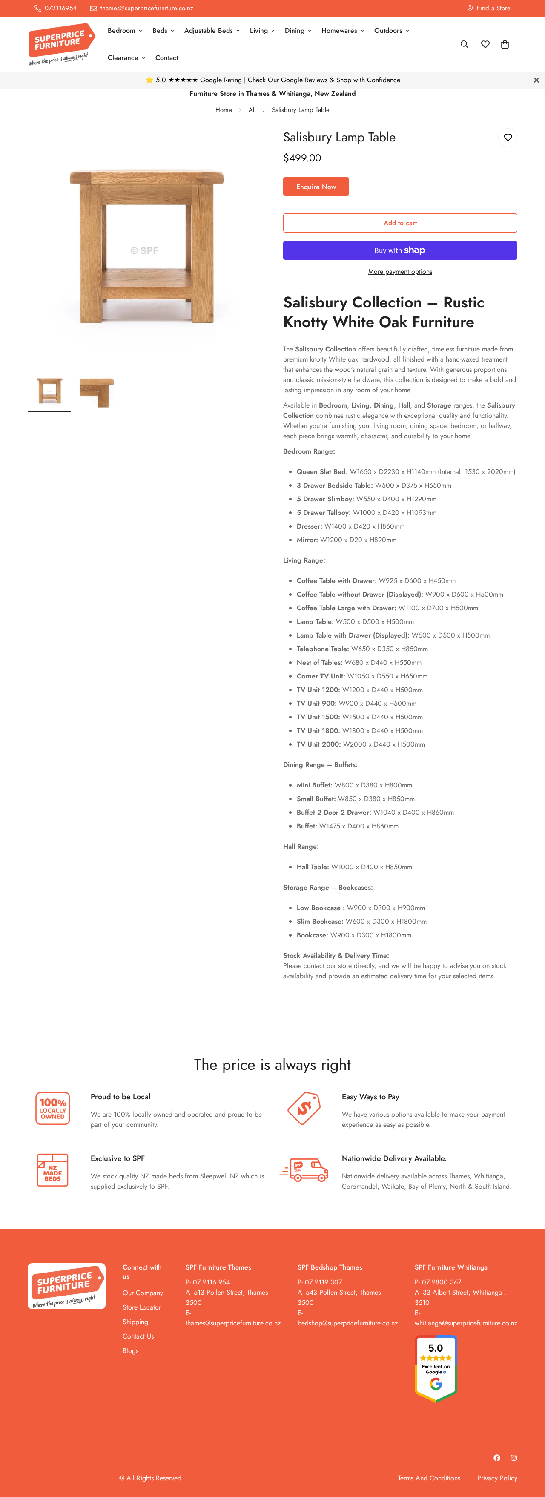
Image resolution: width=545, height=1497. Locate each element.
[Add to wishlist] (507, 137)
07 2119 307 (323, 1282)
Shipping (135, 1322)
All (252, 110)
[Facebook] (496, 1457)
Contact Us (138, 1336)
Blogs (130, 1351)
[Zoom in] (243, 146)
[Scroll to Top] (528, 1450)
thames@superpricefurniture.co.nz (233, 1323)
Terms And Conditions (429, 1478)
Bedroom (121, 30)
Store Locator (142, 1307)
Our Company (143, 1293)
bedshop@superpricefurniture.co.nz (348, 1323)
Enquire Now (316, 187)
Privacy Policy (497, 1478)
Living (259, 30)
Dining (294, 30)
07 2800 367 (441, 1282)
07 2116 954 (211, 1282)
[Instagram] (514, 1457)
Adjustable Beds (208, 30)
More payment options (400, 271)
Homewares (339, 30)
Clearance (123, 58)
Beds (159, 30)
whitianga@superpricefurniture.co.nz (466, 1323)
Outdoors (388, 30)
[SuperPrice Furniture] (62, 44)
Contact (166, 58)
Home (223, 110)
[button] (505, 44)
